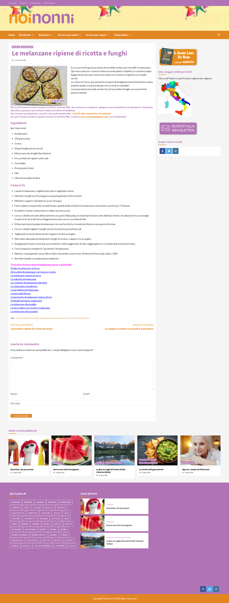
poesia (64, 535)
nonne (67, 318)
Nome (14, 393)
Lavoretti (14, 463)
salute (69, 540)
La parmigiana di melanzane (24, 289)
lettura (56, 518)
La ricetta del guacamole (151, 469)
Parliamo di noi (188, 463)
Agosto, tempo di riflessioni (195, 469)
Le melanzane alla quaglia (23, 304)
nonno (53, 535)
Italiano (16, 518)
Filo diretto (25, 34)
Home (11, 34)
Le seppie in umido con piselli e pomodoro (129, 326)
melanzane (53, 318)
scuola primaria (42, 546)
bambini (40, 502)
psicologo (32, 540)
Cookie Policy (35, 3)
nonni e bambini (20, 535)
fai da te (49, 507)
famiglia (24, 318)
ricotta (86, 318)
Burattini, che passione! (21, 469)
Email (86, 393)
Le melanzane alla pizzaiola (24, 311)
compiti (16, 507)
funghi (36, 318)
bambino (52, 502)
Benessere (44, 34)
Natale (46, 524)
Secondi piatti (26, 47)
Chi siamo (12, 3)
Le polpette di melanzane (23, 279)
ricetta (73, 318)
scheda (15, 546)
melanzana (44, 318)
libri (66, 518)
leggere (44, 518)
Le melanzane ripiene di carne (25, 275)
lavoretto (30, 518)
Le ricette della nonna (147, 460)
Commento (17, 357)
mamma (24, 524)
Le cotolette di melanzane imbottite (28, 282)
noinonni (16, 529)
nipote (57, 524)
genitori (33, 513)
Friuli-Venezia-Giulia (114, 463)
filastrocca (18, 513)
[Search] (219, 34)
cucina (18, 318)
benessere (66, 502)
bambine (28, 502)
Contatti (23, 3)
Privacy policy (49, 3)
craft (27, 507)
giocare (45, 513)
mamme (35, 524)
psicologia (17, 540)
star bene (60, 546)
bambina (16, 502)
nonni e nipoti (38, 535)
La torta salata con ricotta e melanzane (30, 307)
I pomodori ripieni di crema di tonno (31, 326)
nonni (63, 529)
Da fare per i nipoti (96, 34)
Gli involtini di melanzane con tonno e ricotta (33, 271)
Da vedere (100, 463)
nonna (61, 318)
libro (14, 524)
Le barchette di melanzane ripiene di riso (31, 297)
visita (72, 546)
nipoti (68, 524)
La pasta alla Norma (20, 293)
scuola (26, 546)
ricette (80, 318)
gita (66, 513)
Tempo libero (121, 34)
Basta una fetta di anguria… (67, 469)
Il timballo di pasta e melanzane (26, 300)
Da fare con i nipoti (68, 34)
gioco (57, 513)
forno (30, 318)
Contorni (16, 47)
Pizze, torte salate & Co (148, 463)
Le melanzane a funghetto (23, 286)
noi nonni (30, 529)
